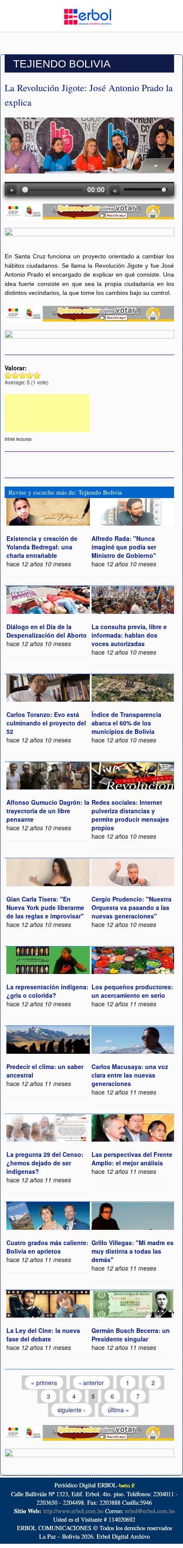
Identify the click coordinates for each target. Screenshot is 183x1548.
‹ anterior (91, 1382)
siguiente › (71, 1409)
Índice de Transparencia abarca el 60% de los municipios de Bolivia (126, 723)
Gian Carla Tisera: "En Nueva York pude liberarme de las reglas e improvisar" (45, 907)
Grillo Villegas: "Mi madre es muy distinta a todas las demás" (133, 1251)
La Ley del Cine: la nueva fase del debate (43, 1334)
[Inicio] (87, 15)
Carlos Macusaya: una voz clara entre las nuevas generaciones (130, 1075)
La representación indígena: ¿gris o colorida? (47, 991)
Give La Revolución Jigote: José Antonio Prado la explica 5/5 (37, 375)
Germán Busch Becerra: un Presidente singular (131, 1334)
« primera (44, 1382)
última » (118, 1409)
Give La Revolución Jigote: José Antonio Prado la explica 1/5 (8, 375)
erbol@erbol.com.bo (150, 1511)
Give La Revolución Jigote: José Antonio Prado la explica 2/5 (15, 375)
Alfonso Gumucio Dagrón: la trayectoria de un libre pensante (47, 810)
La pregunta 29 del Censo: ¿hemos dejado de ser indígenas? (44, 1163)
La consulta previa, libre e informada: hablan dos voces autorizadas (129, 635)
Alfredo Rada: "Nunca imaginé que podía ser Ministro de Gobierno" (124, 547)
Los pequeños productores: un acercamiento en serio (132, 991)
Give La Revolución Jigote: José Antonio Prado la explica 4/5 (30, 375)
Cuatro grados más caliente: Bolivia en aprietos (47, 1246)
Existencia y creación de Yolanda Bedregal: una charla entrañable (41, 547)
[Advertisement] (47, 413)
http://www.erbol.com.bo (73, 1511)
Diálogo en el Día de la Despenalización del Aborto (46, 630)
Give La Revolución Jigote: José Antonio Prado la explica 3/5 (22, 375)
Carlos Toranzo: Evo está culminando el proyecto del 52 (46, 723)
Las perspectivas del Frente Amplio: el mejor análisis (132, 1158)
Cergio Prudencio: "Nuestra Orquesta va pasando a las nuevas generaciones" (132, 907)
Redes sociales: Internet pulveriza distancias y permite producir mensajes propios (130, 815)
